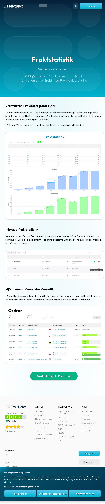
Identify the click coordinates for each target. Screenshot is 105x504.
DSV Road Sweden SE (66, 425)
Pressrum (9, 459)
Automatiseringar (41, 438)
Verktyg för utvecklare (43, 435)
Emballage (85, 419)
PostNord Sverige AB (66, 437)
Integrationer (39, 431)
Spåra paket (39, 415)
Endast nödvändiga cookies (53, 493)
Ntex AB (61, 433)
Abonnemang (39, 427)
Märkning (85, 415)
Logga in (91, 6)
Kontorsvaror (86, 427)
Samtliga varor (87, 411)
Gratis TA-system (41, 423)
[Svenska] (75, 6)
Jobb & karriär (11, 467)
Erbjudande (86, 431)
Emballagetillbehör (88, 423)
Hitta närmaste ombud (43, 419)
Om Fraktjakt (10, 455)
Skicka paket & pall (41, 411)
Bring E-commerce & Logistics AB (66, 412)
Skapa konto (89, 462)
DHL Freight (63, 417)
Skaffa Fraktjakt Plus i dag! (54, 376)
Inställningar (20, 493)
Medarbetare (10, 463)
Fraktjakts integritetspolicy (27, 486)
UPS (59, 441)
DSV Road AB (63, 421)
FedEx (60, 429)
